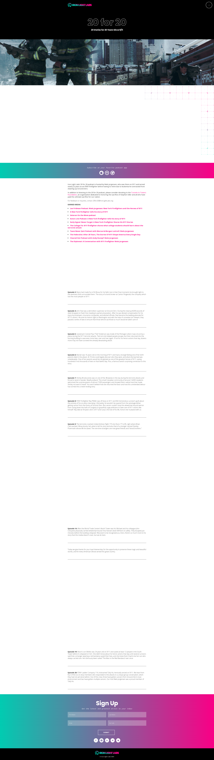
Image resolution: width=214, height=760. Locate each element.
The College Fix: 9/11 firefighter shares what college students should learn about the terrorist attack (105, 226)
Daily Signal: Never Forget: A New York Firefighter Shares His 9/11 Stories (101, 222)
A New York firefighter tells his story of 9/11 (89, 212)
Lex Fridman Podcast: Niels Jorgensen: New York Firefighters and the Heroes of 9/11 (106, 208)
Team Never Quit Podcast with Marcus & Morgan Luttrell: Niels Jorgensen (102, 231)
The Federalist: (76, 234)
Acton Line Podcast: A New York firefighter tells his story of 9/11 (97, 219)
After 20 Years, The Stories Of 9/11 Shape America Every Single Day (111, 234)
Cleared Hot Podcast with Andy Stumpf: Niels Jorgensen (94, 238)
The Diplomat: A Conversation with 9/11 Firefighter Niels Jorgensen (99, 241)
